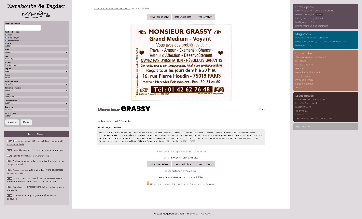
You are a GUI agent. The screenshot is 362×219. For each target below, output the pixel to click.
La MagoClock (303, 45)
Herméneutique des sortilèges (311, 26)
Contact (300, 114)
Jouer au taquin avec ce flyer (181, 171)
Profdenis (176, 157)
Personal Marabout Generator (311, 37)
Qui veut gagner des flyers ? (310, 57)
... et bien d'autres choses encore (313, 118)
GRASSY (135, 109)
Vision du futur (303, 87)
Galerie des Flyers (308, 14)
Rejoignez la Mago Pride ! (309, 18)
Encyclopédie (304, 7)
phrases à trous (36, 186)
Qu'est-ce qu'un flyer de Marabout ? (315, 10)
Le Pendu (300, 68)
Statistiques (183, 184)
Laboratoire (303, 53)
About (196, 213)
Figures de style (197, 184)
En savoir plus (190, 157)
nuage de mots (15, 164)
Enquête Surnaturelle (306, 103)
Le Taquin (300, 60)
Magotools (303, 34)
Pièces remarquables (160, 184)
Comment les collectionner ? (311, 99)
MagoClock (22, 155)
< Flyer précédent (159, 17)
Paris (262, 109)
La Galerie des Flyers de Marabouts (112, 8)
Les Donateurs (303, 107)
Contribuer (211, 184)
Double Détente (304, 64)
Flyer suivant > (204, 17)
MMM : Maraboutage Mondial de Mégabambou (321, 41)
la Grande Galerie (47, 178)
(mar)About (301, 110)
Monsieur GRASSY (195, 177)
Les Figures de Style (305, 22)
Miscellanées (304, 96)
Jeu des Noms (303, 76)
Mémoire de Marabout (307, 72)
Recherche (302, 127)
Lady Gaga (19, 150)
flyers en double (54, 169)
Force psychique (304, 83)
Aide (174, 184)
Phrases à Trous (304, 80)
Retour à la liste (182, 17)
